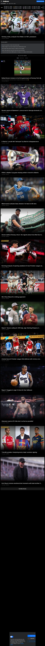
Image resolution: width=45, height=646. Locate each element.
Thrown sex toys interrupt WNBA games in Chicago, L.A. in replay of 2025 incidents (17, 51)
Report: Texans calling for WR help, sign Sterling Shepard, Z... (21, 328)
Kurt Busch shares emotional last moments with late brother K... (22, 483)
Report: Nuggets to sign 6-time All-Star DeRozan (17, 390)
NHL (12, 3)
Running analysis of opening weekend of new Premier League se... (22, 266)
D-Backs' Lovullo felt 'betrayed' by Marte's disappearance (20, 141)
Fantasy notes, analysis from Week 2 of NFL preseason (19, 37)
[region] (22, 639)
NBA (10, 3)
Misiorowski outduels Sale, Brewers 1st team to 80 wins (19, 203)
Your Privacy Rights (32, 641)
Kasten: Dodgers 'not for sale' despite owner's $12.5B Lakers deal (14, 46)
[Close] (34, 633)
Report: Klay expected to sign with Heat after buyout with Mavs (13, 50)
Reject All (32, 638)
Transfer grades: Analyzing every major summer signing (19, 452)
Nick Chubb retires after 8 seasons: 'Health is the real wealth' (13, 48)
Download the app (40, 1)
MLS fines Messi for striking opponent (13, 297)
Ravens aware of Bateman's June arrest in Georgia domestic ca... (22, 110)
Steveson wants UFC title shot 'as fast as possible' (17, 421)
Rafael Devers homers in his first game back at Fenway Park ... (22, 78)
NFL (7, 3)
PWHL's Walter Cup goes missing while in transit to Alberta (20, 172)
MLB (15, 3)
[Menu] (1, 1)
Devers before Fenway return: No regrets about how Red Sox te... (22, 235)
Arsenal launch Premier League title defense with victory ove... (21, 359)
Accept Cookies (32, 635)
